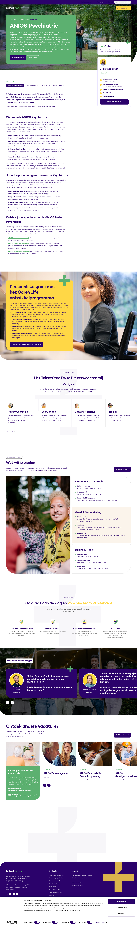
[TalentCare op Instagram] (7, 894)
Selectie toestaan (121, 907)
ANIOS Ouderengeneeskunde (18, 238)
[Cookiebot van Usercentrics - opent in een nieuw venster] (12, 922)
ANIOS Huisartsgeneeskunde (19, 251)
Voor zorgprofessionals (59, 8)
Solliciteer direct (17, 57)
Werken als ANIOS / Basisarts (15, 85)
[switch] (55, 922)
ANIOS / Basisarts (23, 19)
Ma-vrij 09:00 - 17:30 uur (80, 878)
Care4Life (52, 886)
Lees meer (47, 777)
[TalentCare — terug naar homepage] (14, 8)
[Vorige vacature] (44, 785)
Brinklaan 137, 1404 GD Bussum (82, 875)
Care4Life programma (101, 2)
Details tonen (100, 922)
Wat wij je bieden (57, 85)
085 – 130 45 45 (77, 882)
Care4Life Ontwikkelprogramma (113, 89)
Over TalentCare (105, 8)
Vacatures (13, 19)
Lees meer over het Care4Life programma (25, 344)
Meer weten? (33, 57)
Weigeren (121, 914)
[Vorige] (8, 431)
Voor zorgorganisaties (77, 8)
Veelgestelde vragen (55, 892)
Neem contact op (78, 851)
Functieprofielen (54, 884)
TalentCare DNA (45, 85)
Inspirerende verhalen (87, 2)
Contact (110, 2)
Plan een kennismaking (58, 851)
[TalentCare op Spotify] (17, 894)
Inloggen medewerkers (124, 2)
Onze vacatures (122, 8)
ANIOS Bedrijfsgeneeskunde (18, 243)
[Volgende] (13, 431)
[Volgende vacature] (49, 785)
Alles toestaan (121, 901)
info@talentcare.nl (77, 885)
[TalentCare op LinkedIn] (10, 894)
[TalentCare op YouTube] (14, 894)
